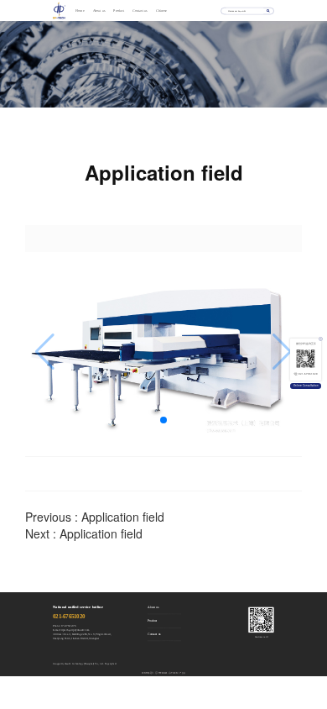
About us (99, 11)
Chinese (161, 11)
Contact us (139, 11)
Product (118, 11)
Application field (122, 516)
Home (79, 11)
